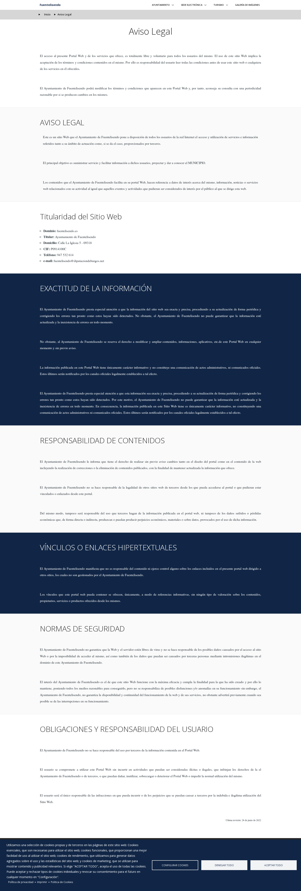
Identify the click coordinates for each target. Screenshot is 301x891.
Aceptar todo (273, 865)
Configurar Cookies (175, 865)
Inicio (47, 14)
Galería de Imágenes (247, 4)
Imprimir (42, 882)
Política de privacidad (20, 882)
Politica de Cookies (62, 882)
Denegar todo (224, 865)
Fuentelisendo (50, 5)
